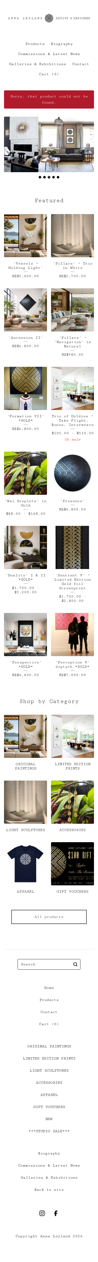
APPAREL (49, 1095)
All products (49, 917)
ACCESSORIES (49, 1082)
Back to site (49, 1190)
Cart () (49, 74)
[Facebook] (56, 1213)
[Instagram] (42, 1213)
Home (49, 988)
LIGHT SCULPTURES (49, 1070)
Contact (80, 64)
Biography (62, 44)
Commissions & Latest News (49, 54)
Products (35, 44)
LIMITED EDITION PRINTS (49, 1058)
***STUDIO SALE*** (49, 1131)
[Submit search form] (75, 964)
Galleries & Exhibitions (37, 64)
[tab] (40, 177)
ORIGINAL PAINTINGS (49, 1046)
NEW (49, 1119)
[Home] (49, 18)
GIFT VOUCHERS (49, 1107)
